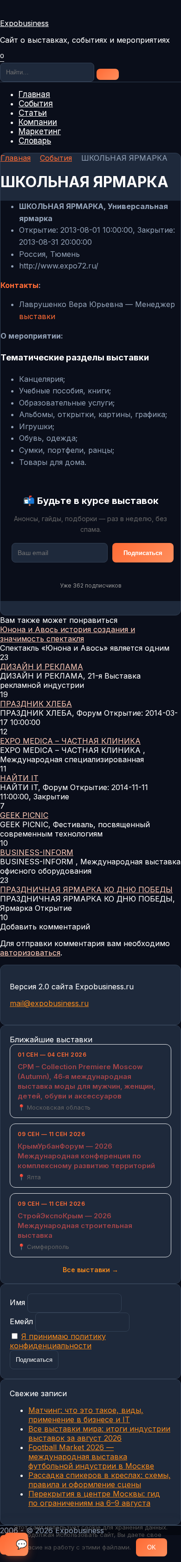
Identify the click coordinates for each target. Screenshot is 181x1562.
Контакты (19, 285)
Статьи (33, 113)
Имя (17, 1302)
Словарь (35, 140)
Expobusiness (24, 23)
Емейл (21, 1321)
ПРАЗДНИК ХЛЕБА (36, 703)
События (36, 103)
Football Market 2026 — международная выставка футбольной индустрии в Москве (91, 1457)
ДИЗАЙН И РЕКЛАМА (41, 666)
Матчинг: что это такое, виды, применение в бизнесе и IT (85, 1414)
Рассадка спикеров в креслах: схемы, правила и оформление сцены (99, 1480)
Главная (34, 94)
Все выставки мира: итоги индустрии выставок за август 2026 (99, 1433)
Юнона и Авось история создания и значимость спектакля (67, 634)
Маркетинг (40, 131)
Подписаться (142, 552)
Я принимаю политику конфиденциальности (58, 1341)
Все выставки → (90, 1270)
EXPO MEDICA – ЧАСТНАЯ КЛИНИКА (70, 740)
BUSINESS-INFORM (36, 852)
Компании (38, 122)
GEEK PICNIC (24, 815)
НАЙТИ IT (19, 778)
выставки (37, 316)
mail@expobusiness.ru (49, 1003)
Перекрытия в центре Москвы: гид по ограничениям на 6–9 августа (94, 1498)
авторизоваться (30, 952)
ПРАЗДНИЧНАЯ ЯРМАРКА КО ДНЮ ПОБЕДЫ (86, 889)
